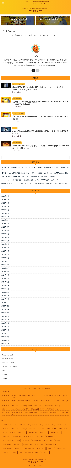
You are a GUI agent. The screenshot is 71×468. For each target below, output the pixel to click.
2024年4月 (5, 292)
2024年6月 (5, 285)
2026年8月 (5, 196)
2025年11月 (5, 227)
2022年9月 (5, 340)
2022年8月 (5, 344)
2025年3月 (5, 254)
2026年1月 (5, 220)
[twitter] (33, 70)
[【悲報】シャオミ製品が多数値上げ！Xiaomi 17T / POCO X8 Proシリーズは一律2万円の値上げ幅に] (6, 102)
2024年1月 (5, 302)
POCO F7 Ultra (33, 432)
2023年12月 (5, 306)
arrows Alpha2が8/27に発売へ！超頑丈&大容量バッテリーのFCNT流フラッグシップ (29, 180)
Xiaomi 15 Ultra (7, 444)
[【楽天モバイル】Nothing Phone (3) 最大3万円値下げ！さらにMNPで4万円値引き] (6, 116)
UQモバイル (26, 440)
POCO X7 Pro (6, 436)
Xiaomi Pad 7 (18, 448)
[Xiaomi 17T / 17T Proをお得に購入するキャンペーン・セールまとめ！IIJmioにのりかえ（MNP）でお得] (6, 87)
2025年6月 (5, 244)
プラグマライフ (38, 3)
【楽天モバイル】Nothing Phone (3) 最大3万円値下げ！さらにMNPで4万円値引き (29, 176)
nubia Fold (41, 429)
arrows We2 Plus (20, 425)
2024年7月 (5, 282)
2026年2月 (5, 217)
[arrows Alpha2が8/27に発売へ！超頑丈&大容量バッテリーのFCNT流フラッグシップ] (6, 131)
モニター (50, 448)
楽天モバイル (45, 452)
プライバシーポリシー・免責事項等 (41, 388)
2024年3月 (5, 296)
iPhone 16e (6, 429)
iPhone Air (15, 429)
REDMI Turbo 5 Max (8, 440)
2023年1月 (5, 333)
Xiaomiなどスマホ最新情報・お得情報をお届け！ (35, 459)
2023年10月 (5, 313)
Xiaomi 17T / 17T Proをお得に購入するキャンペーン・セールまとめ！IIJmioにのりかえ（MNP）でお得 (35, 169)
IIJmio (65, 425)
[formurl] (37, 70)
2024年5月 (5, 289)
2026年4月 (5, 210)
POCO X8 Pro (17, 436)
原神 (21, 452)
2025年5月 (5, 248)
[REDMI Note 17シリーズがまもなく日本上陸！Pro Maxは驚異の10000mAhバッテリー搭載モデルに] (6, 145)
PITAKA (5, 432)
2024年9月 (5, 275)
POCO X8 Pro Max (29, 436)
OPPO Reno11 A (51, 429)
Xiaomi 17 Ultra (39, 444)
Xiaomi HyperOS (7, 448)
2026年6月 (5, 203)
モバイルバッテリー (60, 448)
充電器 (15, 452)
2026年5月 (5, 206)
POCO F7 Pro (22, 432)
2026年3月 (5, 213)
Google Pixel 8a (32, 425)
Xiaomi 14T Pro (48, 440)
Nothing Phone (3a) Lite (28, 429)
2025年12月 (5, 223)
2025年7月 (5, 241)
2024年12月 (5, 265)
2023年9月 (5, 316)
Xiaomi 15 (58, 440)
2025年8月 (5, 237)
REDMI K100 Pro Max (52, 436)
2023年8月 (5, 320)
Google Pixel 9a (44, 425)
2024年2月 (5, 299)
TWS (18, 440)
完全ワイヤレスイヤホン (31, 452)
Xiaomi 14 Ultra (36, 440)
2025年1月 (5, 261)
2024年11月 (5, 268)
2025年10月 (5, 230)
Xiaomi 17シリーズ (51, 444)
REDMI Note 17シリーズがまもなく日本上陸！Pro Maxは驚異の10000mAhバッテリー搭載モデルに (34, 183)
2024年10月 (5, 272)
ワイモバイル (6, 452)
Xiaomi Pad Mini (29, 448)
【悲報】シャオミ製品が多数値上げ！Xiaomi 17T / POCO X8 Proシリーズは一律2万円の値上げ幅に (34, 173)
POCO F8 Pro (44, 432)
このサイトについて (26, 388)
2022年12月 (5, 337)
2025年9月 (5, 234)
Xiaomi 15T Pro (27, 444)
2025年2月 (5, 258)
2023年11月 (5, 309)
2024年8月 (5, 278)
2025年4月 (5, 251)
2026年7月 (5, 199)
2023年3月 (5, 330)
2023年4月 (5, 326)
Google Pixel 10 (56, 425)
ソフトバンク (40, 448)
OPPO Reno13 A (63, 429)
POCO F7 (12, 432)
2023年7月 (5, 323)
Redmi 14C (40, 436)
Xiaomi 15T (17, 444)
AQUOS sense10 (7, 425)
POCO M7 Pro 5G (55, 432)
